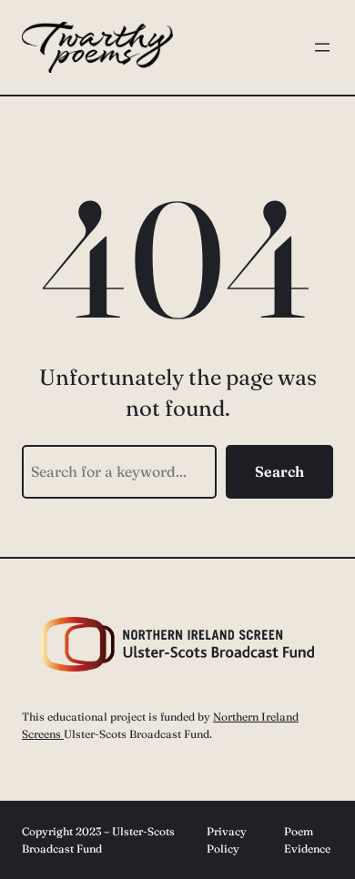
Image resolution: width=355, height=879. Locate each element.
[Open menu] (322, 47)
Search (279, 471)
